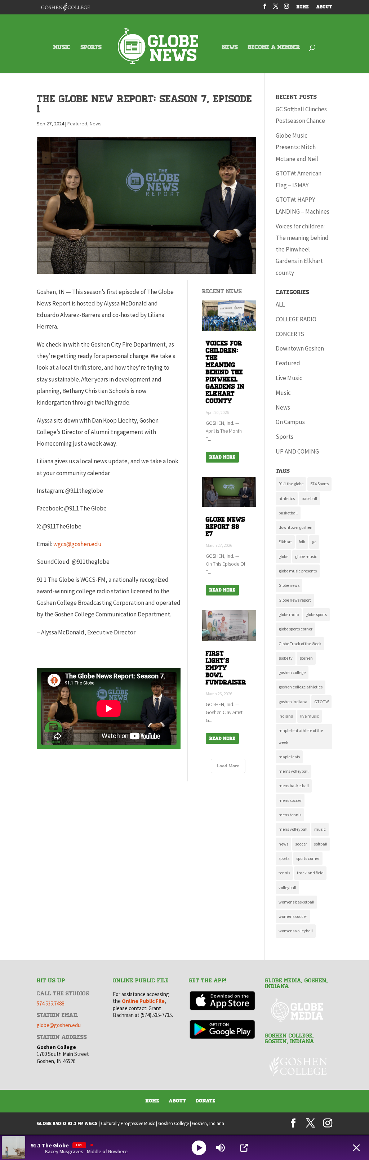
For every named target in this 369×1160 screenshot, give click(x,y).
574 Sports (319, 483)
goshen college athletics (301, 687)
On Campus (290, 422)
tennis (284, 872)
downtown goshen (295, 527)
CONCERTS (290, 334)
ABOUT (324, 7)
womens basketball (296, 902)
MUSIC (62, 48)
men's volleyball (293, 771)
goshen (306, 658)
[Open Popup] (244, 1147)
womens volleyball (296, 930)
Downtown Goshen (300, 348)
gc (314, 541)
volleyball (287, 887)
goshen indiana (293, 701)
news (283, 844)
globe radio (289, 614)
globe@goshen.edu (59, 1025)
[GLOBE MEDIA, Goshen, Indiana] (298, 1010)
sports (284, 858)
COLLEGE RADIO (296, 319)
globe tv (286, 658)
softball (320, 844)
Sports (284, 437)
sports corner (308, 858)
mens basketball (294, 785)
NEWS (230, 48)
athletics (287, 498)
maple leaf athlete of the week (301, 736)
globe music (306, 556)
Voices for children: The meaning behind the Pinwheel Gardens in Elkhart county (302, 249)
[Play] (199, 1147)
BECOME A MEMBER (274, 48)
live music (309, 716)
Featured (77, 123)
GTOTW (321, 701)
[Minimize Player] (356, 1147)
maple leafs (289, 756)
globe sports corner (295, 629)
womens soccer (293, 916)
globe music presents (298, 571)
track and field (310, 872)
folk (302, 541)
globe (283, 556)
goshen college (292, 672)
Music (283, 393)
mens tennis (290, 814)
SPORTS (91, 48)
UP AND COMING (297, 451)
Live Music (289, 378)
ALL (280, 304)
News (96, 123)
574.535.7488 (50, 1003)
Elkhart (285, 541)
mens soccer (290, 800)
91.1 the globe (291, 483)
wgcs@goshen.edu (77, 544)
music (320, 829)
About (177, 1101)
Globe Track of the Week (300, 643)
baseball (309, 498)
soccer (301, 844)
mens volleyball (293, 829)
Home (152, 1101)
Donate (205, 1101)
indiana (286, 716)
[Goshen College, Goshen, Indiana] (298, 1066)
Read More (222, 457)
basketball (288, 513)
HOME (303, 7)
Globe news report (295, 600)
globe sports (316, 614)
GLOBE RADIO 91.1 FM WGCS (67, 1123)
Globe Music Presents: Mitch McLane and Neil (297, 147)
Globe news (289, 585)
